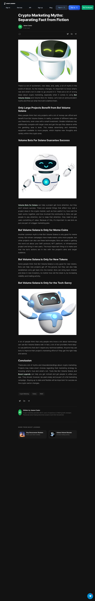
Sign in (8, 7)
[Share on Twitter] (67, 34)
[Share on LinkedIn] (72, 34)
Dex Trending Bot (87, 7)
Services (19, 7)
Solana (34, 394)
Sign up (40, 7)
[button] (90, 596)
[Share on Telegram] (75, 34)
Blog (51, 7)
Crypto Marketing (24, 394)
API (30, 7)
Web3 (41, 394)
